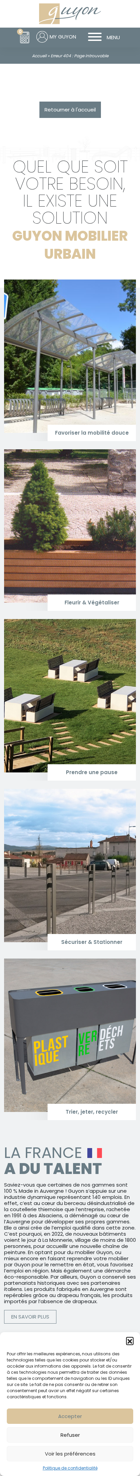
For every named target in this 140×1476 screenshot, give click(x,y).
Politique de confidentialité (70, 1468)
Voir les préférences (70, 1453)
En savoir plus (30, 1316)
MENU (113, 37)
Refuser (70, 1435)
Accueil (39, 56)
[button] (129, 1340)
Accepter (70, 1416)
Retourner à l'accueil (70, 109)
